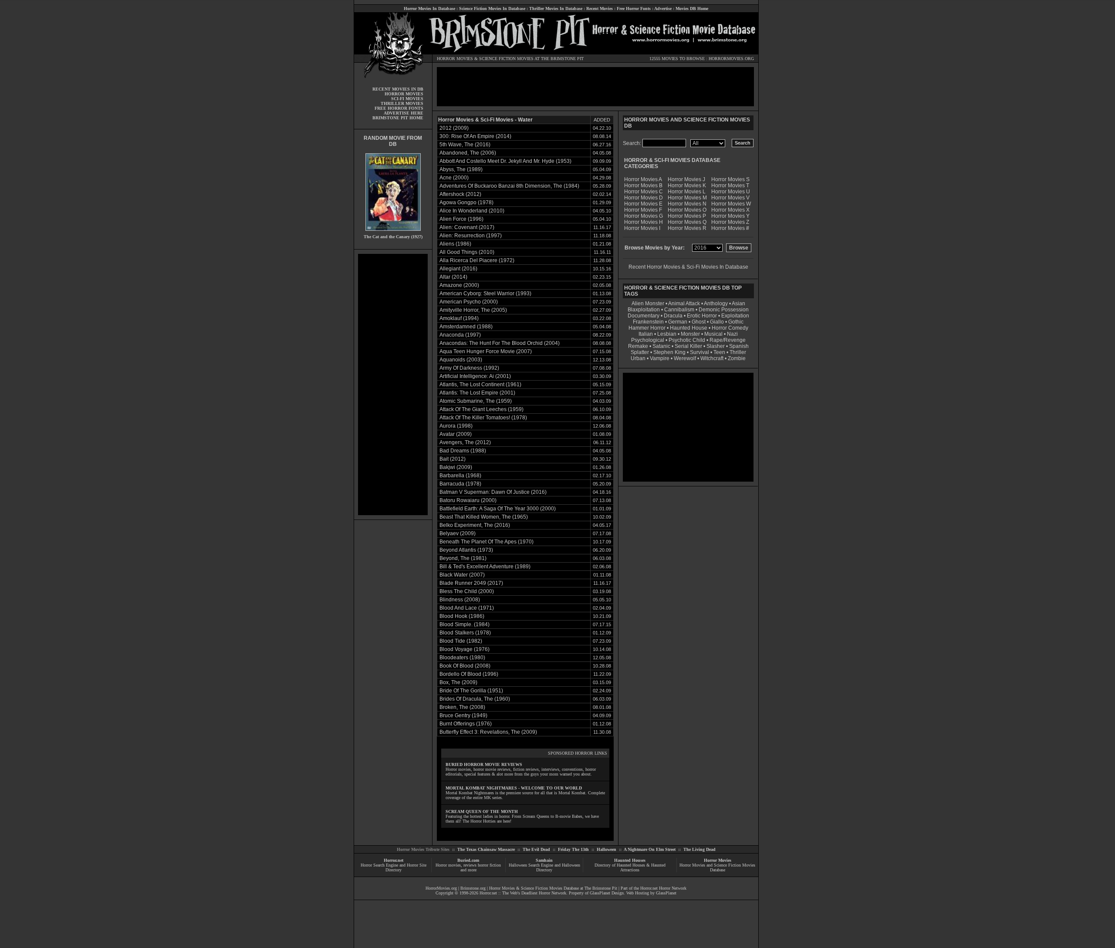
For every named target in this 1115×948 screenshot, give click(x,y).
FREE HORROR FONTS (399, 108)
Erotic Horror (702, 316)
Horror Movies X (730, 210)
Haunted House (688, 328)
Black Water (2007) (462, 575)
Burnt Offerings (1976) (465, 724)
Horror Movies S (730, 179)
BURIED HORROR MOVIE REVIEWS (484, 764)
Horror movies (448, 865)
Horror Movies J (686, 179)
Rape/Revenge (728, 340)
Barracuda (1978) (460, 484)
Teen (719, 352)
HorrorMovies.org (441, 888)
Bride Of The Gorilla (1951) (471, 691)
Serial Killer (688, 346)
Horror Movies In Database (429, 8)
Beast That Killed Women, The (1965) (483, 517)
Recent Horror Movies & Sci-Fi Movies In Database (688, 267)
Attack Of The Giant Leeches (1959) (481, 409)
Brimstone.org (473, 888)
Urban (638, 358)
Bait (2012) (452, 459)
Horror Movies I (642, 228)
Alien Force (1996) (461, 219)
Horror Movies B (643, 185)
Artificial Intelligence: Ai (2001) (475, 376)
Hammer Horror (647, 328)
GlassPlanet (666, 893)
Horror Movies (717, 860)
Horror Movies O (687, 210)
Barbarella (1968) (460, 475)
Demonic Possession (724, 310)
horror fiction (489, 865)
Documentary (643, 316)
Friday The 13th (573, 849)
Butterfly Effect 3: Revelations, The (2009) (488, 732)
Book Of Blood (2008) (464, 666)
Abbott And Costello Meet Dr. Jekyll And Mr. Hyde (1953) (505, 161)
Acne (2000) (454, 178)
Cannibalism (679, 310)
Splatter (640, 352)
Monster (690, 334)
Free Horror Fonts (634, 8)
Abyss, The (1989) (461, 169)
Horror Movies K (687, 185)
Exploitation (735, 316)
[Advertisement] (393, 384)
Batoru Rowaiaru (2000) (468, 500)
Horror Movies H (643, 222)
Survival (699, 352)
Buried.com (468, 860)
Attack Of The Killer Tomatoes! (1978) (483, 418)
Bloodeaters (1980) (462, 657)
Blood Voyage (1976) (464, 649)
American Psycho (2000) (468, 302)
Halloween (606, 849)
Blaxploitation (644, 310)
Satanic (661, 346)
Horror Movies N (687, 204)
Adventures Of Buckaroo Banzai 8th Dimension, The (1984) (509, 186)
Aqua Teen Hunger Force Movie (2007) (485, 351)
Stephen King (669, 352)
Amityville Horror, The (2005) (473, 310)
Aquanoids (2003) (460, 360)
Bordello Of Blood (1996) (468, 674)
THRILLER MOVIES (402, 103)
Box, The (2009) (458, 682)
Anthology (716, 303)
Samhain (544, 860)
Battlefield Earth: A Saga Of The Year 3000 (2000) (497, 509)
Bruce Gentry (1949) (463, 715)
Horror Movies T (730, 185)
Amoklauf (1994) (459, 318)
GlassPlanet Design (607, 893)
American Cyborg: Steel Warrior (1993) (485, 293)
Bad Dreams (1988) (462, 451)
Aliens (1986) (455, 244)
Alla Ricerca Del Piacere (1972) (476, 260)
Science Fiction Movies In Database (492, 8)
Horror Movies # (730, 228)
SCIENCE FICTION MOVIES (506, 58)
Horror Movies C (643, 192)
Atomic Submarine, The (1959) (475, 401)
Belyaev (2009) (457, 533)
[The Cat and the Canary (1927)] (393, 232)
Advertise (663, 8)
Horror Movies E (643, 204)
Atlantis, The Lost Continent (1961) (480, 384)
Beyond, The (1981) (463, 558)
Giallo (717, 322)
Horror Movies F (643, 210)
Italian (646, 334)
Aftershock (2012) (460, 194)
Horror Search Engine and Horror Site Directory (393, 867)
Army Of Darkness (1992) (469, 368)
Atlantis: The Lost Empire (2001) (477, 393)
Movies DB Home (692, 8)
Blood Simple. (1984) (464, 624)
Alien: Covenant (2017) (466, 227)
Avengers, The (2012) (465, 442)
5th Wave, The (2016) (464, 145)
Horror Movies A (643, 179)
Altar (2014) (453, 277)
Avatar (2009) (455, 434)
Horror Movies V (730, 198)
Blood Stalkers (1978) (465, 633)
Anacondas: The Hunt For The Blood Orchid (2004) (499, 343)
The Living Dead (699, 849)
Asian (738, 303)
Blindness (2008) (459, 600)
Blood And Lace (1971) (466, 608)
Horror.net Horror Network (663, 888)
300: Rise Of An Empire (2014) (475, 136)
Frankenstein (648, 322)
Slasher (715, 346)
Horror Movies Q (687, 222)
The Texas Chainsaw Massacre (486, 849)
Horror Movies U (730, 192)
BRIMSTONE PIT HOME (397, 117)
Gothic (735, 322)
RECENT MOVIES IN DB (397, 89)
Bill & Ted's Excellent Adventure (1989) (484, 566)
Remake (638, 346)
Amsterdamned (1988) (466, 327)
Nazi (732, 334)
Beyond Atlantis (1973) (466, 550)
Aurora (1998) (456, 426)
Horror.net (393, 860)
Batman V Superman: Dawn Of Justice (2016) (493, 492)
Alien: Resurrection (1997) (470, 236)
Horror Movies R (687, 228)
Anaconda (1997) (460, 335)
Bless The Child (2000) (466, 591)
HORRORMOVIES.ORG (731, 58)
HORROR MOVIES (455, 58)
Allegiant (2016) (458, 269)
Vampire (659, 358)
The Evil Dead (536, 849)
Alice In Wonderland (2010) (471, 211)
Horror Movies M (687, 198)
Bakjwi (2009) (455, 467)
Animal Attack (684, 303)
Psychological (647, 340)
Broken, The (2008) (462, 707)
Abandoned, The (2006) (467, 153)
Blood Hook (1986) (461, 616)
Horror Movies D (643, 198)
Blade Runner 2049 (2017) (471, 583)
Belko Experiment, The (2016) (474, 525)
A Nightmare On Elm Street (650, 849)
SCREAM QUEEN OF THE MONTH (482, 811)
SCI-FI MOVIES (407, 98)
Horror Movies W (731, 204)
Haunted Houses (629, 860)
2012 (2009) (454, 128)
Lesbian (667, 334)
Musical (713, 334)
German (677, 322)
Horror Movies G (643, 216)
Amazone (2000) (459, 285)
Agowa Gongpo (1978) (466, 202)
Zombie (737, 358)
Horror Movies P (687, 216)
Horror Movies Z (730, 222)
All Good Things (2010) (466, 252)
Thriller (738, 352)
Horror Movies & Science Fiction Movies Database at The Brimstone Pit (553, 888)
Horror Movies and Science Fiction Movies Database (717, 867)
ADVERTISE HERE (403, 113)
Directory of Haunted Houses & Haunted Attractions (630, 867)
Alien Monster (648, 303)
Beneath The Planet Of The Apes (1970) (486, 542)
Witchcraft (711, 358)
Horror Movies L (687, 192)
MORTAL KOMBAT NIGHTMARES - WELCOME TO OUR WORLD (514, 788)
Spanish (739, 346)
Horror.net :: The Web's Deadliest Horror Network (523, 893)
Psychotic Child (687, 340)
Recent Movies (599, 8)
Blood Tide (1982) (460, 641)
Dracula (673, 316)
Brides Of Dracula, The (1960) (474, 699)
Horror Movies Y (730, 216)
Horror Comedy (730, 328)
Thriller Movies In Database (555, 8)
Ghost (699, 322)
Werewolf (685, 358)
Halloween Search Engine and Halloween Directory (544, 867)
